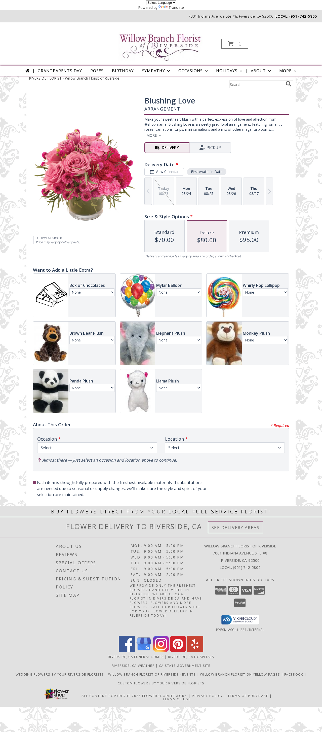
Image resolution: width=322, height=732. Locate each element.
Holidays (226, 71)
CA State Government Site (184, 665)
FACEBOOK (294, 674)
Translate (176, 7)
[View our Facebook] (127, 650)
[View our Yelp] (195, 650)
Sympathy (153, 71)
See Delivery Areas (236, 527)
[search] (288, 84)
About (258, 71)
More (285, 71)
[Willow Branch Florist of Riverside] (160, 41)
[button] (234, 44)
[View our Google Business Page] (144, 650)
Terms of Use (177, 699)
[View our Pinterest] (178, 650)
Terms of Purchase (248, 695)
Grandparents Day (60, 71)
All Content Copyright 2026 (111, 695)
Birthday (123, 71)
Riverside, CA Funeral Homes (136, 656)
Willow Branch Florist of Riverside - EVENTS (152, 674)
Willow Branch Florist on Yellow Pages (240, 674)
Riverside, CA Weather (133, 665)
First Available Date (206, 171)
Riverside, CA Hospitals (191, 656)
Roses (97, 71)
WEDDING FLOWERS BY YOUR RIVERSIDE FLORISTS (60, 674)
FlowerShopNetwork (164, 695)
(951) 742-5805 (303, 16)
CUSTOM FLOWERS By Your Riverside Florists (161, 683)
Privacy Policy (207, 695)
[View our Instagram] (161, 650)
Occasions (190, 71)
